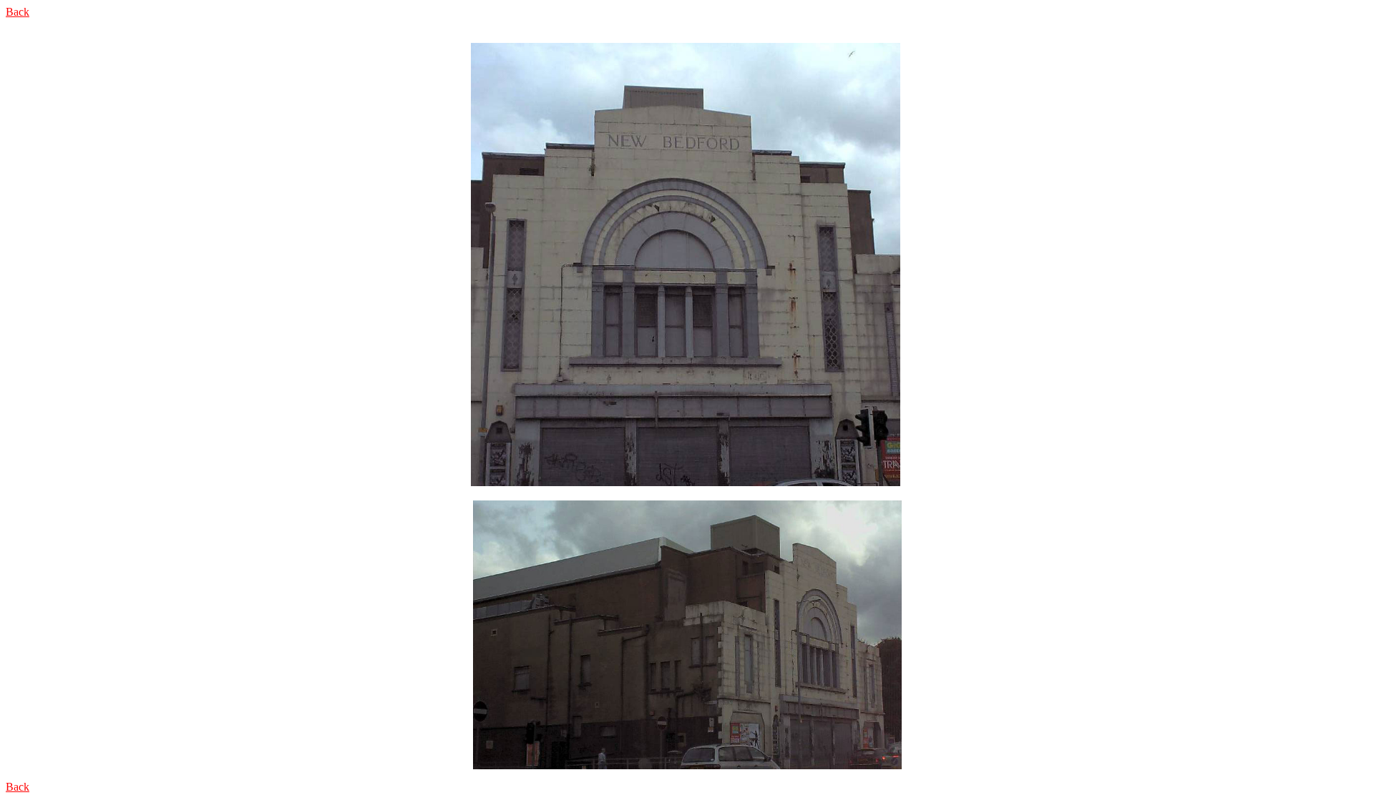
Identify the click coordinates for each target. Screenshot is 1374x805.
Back (17, 12)
